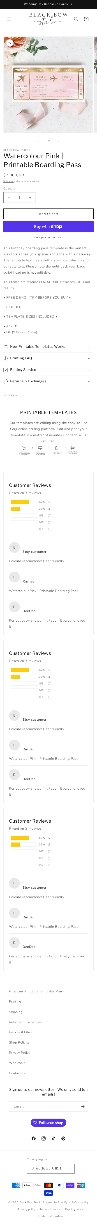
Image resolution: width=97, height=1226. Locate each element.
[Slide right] (58, 142)
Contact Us (17, 1073)
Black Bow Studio (31, 1202)
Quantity (9, 189)
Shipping (8, 181)
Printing (15, 1001)
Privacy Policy (19, 1053)
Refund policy (80, 1202)
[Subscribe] (83, 1106)
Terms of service (50, 1209)
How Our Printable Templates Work (36, 991)
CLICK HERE (13, 307)
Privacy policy (26, 1209)
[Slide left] (39, 142)
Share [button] (13, 396)
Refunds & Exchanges (25, 1022)
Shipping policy (74, 1209)
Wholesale (17, 1063)
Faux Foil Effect (21, 1032)
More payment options (48, 237)
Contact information (50, 1216)
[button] (9, 19)
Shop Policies (19, 1042)
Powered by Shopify (55, 1202)
